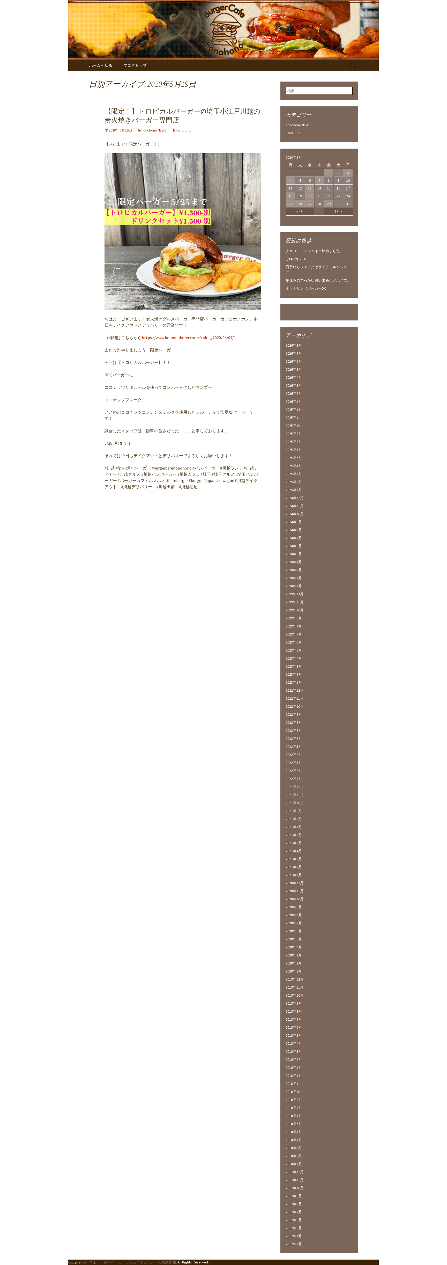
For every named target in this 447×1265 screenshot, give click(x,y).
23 (338, 196)
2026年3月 (294, 385)
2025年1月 (294, 489)
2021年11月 (295, 794)
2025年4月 (294, 473)
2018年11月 (295, 1083)
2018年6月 (294, 1123)
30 (338, 203)
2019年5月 (294, 1035)
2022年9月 (294, 714)
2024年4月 (294, 562)
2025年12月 (295, 409)
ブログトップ (135, 65)
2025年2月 (294, 481)
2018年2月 (294, 1155)
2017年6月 (294, 1220)
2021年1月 (294, 875)
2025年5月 (294, 465)
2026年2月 (294, 393)
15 (329, 188)
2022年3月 (294, 762)
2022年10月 (295, 706)
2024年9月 (294, 522)
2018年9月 (294, 1099)
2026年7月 (294, 353)
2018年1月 (294, 1163)
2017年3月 (294, 1244)
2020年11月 (295, 891)
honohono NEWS (154, 130)
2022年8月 (294, 722)
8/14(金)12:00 (296, 259)
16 (338, 188)
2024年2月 (294, 578)
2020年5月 (294, 939)
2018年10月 (295, 1091)
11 (290, 188)
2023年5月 (294, 650)
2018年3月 (294, 1147)
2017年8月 (294, 1204)
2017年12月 (295, 1171)
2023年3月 (294, 666)
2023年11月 (295, 602)
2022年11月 (295, 698)
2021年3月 (294, 859)
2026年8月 (294, 345)
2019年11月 (295, 987)
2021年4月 (294, 851)
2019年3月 (294, 1051)
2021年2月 (294, 867)
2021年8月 (294, 818)
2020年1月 (294, 971)
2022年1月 (294, 778)
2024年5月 (294, 554)
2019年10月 (295, 995)
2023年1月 (294, 682)
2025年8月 (294, 441)
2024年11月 (295, 505)
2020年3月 (294, 955)
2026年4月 (294, 377)
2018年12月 (295, 1075)
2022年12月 (295, 690)
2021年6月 (294, 834)
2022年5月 (294, 746)
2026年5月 (294, 369)
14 (319, 188)
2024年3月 (294, 570)
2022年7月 (294, 730)
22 (329, 196)
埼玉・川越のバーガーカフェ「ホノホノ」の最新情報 (132, 1262)
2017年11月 (295, 1180)
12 (300, 188)
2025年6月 (294, 457)
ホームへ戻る (100, 65)
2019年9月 (294, 1003)
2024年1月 (294, 586)
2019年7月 (294, 1019)
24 (348, 196)
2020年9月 (294, 907)
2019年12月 (295, 979)
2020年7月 (294, 923)
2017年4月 (294, 1236)
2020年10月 (295, 899)
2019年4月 (294, 1043)
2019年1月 (294, 1067)
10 (348, 180)
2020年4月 (294, 947)
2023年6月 (294, 642)
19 (300, 196)
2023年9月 (294, 618)
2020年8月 (294, 915)
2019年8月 (294, 1011)
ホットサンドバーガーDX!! (306, 288)
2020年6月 (294, 931)
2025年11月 (295, 417)
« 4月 (300, 211)
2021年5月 (294, 842)
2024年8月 (294, 530)
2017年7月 (294, 1212)
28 (319, 203)
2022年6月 (294, 738)
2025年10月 (295, 425)
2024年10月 (295, 513)
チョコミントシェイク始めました (313, 250)
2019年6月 (294, 1027)
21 (319, 196)
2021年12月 (295, 786)
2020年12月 (295, 883)
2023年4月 (294, 658)
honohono (183, 130)
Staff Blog (293, 133)
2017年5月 (294, 1228)
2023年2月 (294, 674)
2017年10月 (295, 1188)
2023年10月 (295, 610)
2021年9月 (294, 810)
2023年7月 (294, 634)
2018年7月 (294, 1115)
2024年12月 (295, 497)
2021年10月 (295, 802)
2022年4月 (294, 754)
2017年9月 (294, 1196)
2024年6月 (294, 546)
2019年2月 (294, 1059)
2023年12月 (295, 594)
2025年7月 (294, 449)
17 (348, 188)
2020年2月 (294, 963)
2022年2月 (294, 770)
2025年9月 (294, 433)
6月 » (338, 211)
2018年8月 (294, 1107)
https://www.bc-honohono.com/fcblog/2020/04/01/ (188, 337)
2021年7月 (294, 826)
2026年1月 (294, 401)
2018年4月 (294, 1139)
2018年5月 (294, 1131)
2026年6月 (294, 361)
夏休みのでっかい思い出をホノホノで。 (318, 280)
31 (348, 203)
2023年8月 (294, 626)
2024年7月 (294, 538)
